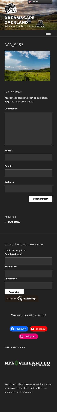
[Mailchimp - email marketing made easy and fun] (21, 301)
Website (9, 182)
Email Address (13, 254)
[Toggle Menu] (48, 33)
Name (9, 150)
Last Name (11, 278)
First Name (11, 266)
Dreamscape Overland (20, 20)
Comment (11, 108)
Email (8, 166)
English (34, 2)
